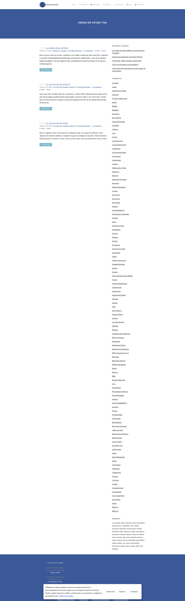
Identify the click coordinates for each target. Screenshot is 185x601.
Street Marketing (118, 457)
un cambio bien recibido (57, 48)
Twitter (115, 484)
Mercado (115, 357)
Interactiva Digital (119, 295)
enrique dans (131, 528)
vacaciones (116, 499)
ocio (113, 384)
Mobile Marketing (119, 364)
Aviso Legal (83, 600)
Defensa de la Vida (119, 168)
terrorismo (115, 546)
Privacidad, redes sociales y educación (126, 61)
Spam (114, 453)
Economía (116, 195)
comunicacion (117, 141)
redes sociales (117, 430)
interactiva (115, 534)
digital (137, 525)
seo (124, 543)
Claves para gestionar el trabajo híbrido (127, 57)
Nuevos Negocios (118, 380)
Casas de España (118, 122)
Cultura (115, 164)
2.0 (113, 523)
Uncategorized (117, 488)
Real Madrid (117, 422)
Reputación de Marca (120, 434)
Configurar (134, 591)
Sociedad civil (117, 445)
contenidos (116, 149)
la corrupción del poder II (58, 84)
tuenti (128, 546)
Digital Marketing (118, 187)
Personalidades (118, 395)
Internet (115, 299)
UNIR (137, 546)
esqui (114, 222)
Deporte (115, 175)
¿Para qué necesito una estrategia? (125, 64)
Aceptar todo (110, 591)
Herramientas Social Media (122, 276)
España (63, 51)
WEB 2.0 (115, 507)
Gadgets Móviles (118, 264)
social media (117, 442)
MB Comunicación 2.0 (120, 353)
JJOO (114, 307)
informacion (140, 531)
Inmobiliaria (117, 287)
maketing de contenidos (121, 334)
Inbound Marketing (119, 283)
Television (116, 469)
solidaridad (116, 449)
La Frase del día (118, 322)
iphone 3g (135, 534)
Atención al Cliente (119, 91)
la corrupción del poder (57, 123)
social (128, 543)
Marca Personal (118, 337)
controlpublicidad (119, 152)
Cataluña (115, 125)
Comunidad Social (119, 145)
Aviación (115, 95)
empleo (115, 206)
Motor (114, 368)
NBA (113, 376)
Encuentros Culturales (120, 214)
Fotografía (116, 253)
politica (72, 87)
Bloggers (57, 51)
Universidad (116, 492)
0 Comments (88, 51)
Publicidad (116, 418)
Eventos (115, 237)
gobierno (127, 531)
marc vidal (126, 537)
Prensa (114, 411)
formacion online (118, 249)
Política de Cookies (121, 600)
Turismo (115, 480)
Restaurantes (117, 438)
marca (114, 537)
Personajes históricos (120, 391)
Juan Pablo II (117, 310)
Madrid (115, 330)
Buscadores (116, 118)
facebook (115, 531)
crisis (132, 525)
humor (114, 280)
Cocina (114, 137)
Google (114, 272)
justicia (115, 318)
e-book (114, 191)
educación (116, 199)
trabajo (122, 546)
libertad (115, 326)
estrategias (116, 229)
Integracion (116, 291)
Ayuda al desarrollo (119, 98)
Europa (115, 233)
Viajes (114, 503)
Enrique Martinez (75, 51)
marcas (119, 537)
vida (141, 546)
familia (115, 241)
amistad (115, 83)
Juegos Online (117, 314)
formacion (116, 245)
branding (115, 114)
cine (113, 133)
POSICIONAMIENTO (119, 403)
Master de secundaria (120, 349)
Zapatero (115, 549)
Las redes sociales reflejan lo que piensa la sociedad (55, 568)
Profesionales (117, 415)
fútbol (114, 256)
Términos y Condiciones (66, 600)
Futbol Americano (119, 260)
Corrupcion (58, 87)
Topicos (115, 476)
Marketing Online (118, 345)
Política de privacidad (100, 600)
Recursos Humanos (119, 426)
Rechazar (122, 591)
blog (134, 523)
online (114, 540)
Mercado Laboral (118, 361)
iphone (114, 303)
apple (114, 87)
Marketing (116, 341)
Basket (114, 106)
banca (114, 102)
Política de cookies (66, 596)
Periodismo (116, 388)
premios (115, 407)
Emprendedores (118, 210)
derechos (115, 183)
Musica (115, 372)
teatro (114, 461)
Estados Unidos (118, 226)
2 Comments (96, 87)
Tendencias (116, 472)
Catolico (115, 129)
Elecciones (116, 202)
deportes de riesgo (119, 179)
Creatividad (116, 160)
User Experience (118, 496)
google (114, 268)
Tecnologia (116, 465)
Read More (46, 70)
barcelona (129, 523)
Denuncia (115, 172)
